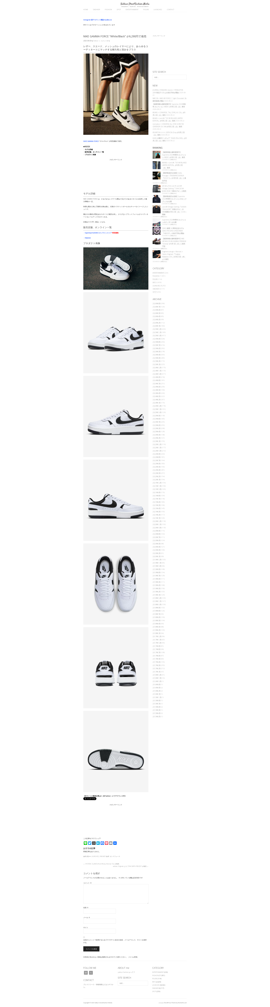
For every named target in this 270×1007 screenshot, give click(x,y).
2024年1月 (157, 403)
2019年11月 (157, 563)
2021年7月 (157, 499)
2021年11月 (157, 486)
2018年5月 (157, 620)
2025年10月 (157, 335)
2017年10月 (157, 643)
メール (86, 917)
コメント (87, 883)
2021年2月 (157, 515)
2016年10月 (157, 681)
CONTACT (170, 9)
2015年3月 (157, 716)
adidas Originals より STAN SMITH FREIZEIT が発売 (130, 866)
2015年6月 (157, 707)
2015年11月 (157, 697)
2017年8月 (157, 649)
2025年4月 (157, 355)
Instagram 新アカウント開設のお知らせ (97, 20)
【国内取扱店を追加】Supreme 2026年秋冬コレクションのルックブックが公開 (174, 198)
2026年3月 (157, 319)
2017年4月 (157, 662)
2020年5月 (157, 544)
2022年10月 (157, 451)
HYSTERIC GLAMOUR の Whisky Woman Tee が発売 (101, 864)
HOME (85, 9)
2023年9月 (157, 415)
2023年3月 (157, 435)
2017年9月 (157, 646)
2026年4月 (157, 316)
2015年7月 (157, 704)
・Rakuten (87, 238)
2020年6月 (157, 540)
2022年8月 (157, 457)
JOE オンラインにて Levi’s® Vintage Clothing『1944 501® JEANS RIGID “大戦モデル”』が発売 (174, 188)
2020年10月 (157, 528)
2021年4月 (157, 508)
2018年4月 (157, 624)
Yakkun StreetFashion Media (135, 4)
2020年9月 (157, 531)
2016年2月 (157, 691)
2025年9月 (157, 339)
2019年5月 (157, 582)
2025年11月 (157, 332)
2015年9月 (157, 700)
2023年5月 (157, 428)
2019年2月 (157, 591)
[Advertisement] (115, 175)
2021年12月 (157, 483)
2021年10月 (157, 489)
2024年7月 (157, 383)
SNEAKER (96, 9)
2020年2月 (157, 553)
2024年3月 (157, 396)
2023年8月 (157, 419)
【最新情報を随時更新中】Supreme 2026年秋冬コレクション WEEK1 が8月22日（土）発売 (174, 154)
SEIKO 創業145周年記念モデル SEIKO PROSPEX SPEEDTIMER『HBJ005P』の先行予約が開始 (173, 230)
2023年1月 (157, 441)
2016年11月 (157, 678)
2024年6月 (157, 387)
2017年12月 (157, 636)
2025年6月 (157, 348)
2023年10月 (157, 412)
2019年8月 (157, 572)
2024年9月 (157, 377)
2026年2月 (157, 323)
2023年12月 (157, 406)
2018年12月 (157, 598)
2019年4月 (157, 585)
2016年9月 (157, 684)
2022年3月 (157, 473)
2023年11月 (157, 409)
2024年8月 (157, 380)
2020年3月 (157, 550)
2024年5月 (157, 390)
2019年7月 (157, 575)
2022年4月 (157, 470)
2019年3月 (157, 588)
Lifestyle (161, 1003)
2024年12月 (157, 367)
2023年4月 (157, 431)
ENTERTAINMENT (132, 9)
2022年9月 (157, 454)
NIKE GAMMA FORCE (91, 141)
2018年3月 (157, 627)
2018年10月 (157, 604)
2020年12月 (157, 521)
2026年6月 (157, 310)
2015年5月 (157, 710)
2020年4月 (157, 547)
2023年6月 (157, 425)
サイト (85, 927)
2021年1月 (157, 518)
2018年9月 (157, 608)
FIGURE (146, 9)
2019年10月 (157, 566)
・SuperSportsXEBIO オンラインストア (101, 233)
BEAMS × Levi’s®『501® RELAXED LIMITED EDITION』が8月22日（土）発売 (174, 165)
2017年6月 (157, 656)
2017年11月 (157, 640)
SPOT (119, 9)
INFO (154, 282)
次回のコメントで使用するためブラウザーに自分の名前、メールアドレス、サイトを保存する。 (115, 941)
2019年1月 (157, 595)
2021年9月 (157, 492)
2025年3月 (157, 358)
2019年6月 (157, 579)
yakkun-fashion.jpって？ (126, 972)
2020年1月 (157, 556)
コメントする (105, 41)
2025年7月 (157, 345)
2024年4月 (157, 393)
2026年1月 (157, 326)
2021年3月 (157, 512)
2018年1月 (157, 633)
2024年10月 (157, 374)
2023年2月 (157, 438)
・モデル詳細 (88, 149)
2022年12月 (157, 444)
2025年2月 (157, 361)
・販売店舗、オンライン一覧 (93, 152)
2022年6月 (157, 463)
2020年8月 (157, 534)
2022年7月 (157, 460)
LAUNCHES (158, 9)
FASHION (108, 9)
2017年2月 (157, 668)
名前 (85, 907)
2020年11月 (157, 524)
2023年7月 (157, 422)
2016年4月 (157, 688)
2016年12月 (157, 675)
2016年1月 (157, 694)
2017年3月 (157, 665)
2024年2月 (157, 399)
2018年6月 (157, 617)
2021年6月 (157, 502)
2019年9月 (157, 569)
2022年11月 (157, 447)
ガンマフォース (115, 856)
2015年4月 (157, 713)
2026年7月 (157, 307)
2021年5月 (157, 505)
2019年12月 (157, 559)
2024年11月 (157, 371)
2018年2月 (157, 630)
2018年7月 (157, 614)
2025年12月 (157, 329)
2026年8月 (157, 303)
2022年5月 (157, 467)
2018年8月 (157, 611)
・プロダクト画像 (89, 154)
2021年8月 (157, 495)
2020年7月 (157, 537)
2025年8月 (157, 342)
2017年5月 (157, 659)
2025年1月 (157, 364)
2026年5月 (157, 313)
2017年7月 (157, 652)
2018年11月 (157, 601)
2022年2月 (157, 476)
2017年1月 (157, 672)
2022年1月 (157, 479)
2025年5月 (157, 351)
